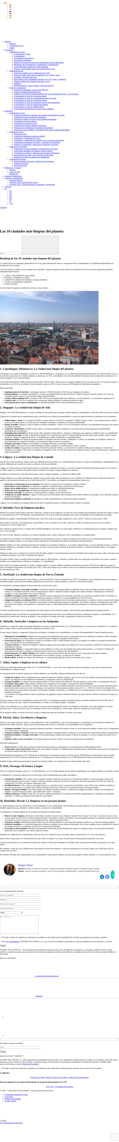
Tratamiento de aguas (17, 52)
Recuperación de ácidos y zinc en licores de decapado (33, 155)
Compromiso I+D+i (16, 46)
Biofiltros (17, 84)
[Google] (107, 877)
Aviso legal (9, 1097)
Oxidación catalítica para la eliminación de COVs (32, 73)
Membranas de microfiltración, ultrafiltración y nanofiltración (36, 65)
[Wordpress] (113, 875)
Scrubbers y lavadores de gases (25, 77)
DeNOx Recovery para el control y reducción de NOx (34, 86)
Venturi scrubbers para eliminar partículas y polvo (32, 81)
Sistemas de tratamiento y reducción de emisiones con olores (36, 145)
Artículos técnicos (15, 180)
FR (10, 195)
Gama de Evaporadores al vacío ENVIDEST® (31, 90)
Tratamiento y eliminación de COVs (27, 138)
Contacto (8, 187)
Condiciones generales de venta (16, 1095)
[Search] (17, 37)
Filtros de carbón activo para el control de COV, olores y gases (37, 75)
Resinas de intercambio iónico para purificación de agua (34, 69)
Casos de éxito (14, 172)
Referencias (13, 174)
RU (10, 197)
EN (10, 193)
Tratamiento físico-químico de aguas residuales (31, 67)
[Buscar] (40, 245)
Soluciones (9, 111)
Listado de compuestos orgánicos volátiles (29, 136)
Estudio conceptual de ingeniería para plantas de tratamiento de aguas (39, 115)
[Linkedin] (102, 877)
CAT (11, 204)
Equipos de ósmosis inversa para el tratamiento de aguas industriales (39, 62)
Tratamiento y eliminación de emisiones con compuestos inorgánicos (39, 140)
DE (10, 199)
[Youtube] (22, 1017)
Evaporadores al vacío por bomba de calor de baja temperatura (37, 102)
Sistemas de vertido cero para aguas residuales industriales (35, 119)
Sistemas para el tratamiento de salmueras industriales (33, 128)
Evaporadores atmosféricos (24, 58)
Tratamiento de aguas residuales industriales (30, 117)
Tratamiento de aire (16, 71)
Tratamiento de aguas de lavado (25, 124)
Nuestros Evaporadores (13, 176)
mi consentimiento (12, 942)
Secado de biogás (20, 166)
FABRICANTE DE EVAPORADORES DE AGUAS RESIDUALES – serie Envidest (46, 94)
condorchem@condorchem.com (47, 976)
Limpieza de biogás (21, 164)
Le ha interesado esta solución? (11, 1123)
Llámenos (39, 996)
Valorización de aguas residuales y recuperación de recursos (36, 149)
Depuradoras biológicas (22, 60)
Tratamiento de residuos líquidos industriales (30, 126)
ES (6, 189)
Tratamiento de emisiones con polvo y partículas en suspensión (37, 142)
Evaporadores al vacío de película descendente (31, 105)
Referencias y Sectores (13, 168)
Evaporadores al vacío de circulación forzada (30, 100)
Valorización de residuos (18, 147)
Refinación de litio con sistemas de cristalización (31, 157)
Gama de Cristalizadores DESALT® (27, 92)
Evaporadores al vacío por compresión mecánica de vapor (35, 98)
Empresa (8, 41)
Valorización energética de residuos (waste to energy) (33, 151)
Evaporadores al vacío (22, 54)
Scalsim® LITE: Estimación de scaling (23, 182)
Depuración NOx (20, 134)
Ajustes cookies (10, 1101)
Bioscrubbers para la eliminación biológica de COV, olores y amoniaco (40, 79)
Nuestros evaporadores (17, 88)
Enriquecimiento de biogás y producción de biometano (34, 161)
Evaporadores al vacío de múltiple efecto (29, 107)
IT (10, 201)
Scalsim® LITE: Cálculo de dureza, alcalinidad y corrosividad (32, 185)
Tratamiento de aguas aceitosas (25, 121)
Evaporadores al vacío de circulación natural (30, 96)
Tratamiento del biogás (17, 159)
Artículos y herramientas (14, 178)
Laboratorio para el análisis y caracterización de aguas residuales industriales (42, 130)
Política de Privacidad (30, 1064)
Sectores (12, 170)
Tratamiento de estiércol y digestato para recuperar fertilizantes (37, 153)
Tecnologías (9, 50)
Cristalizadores (19, 56)
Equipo (12, 48)
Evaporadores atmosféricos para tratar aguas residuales (34, 109)
